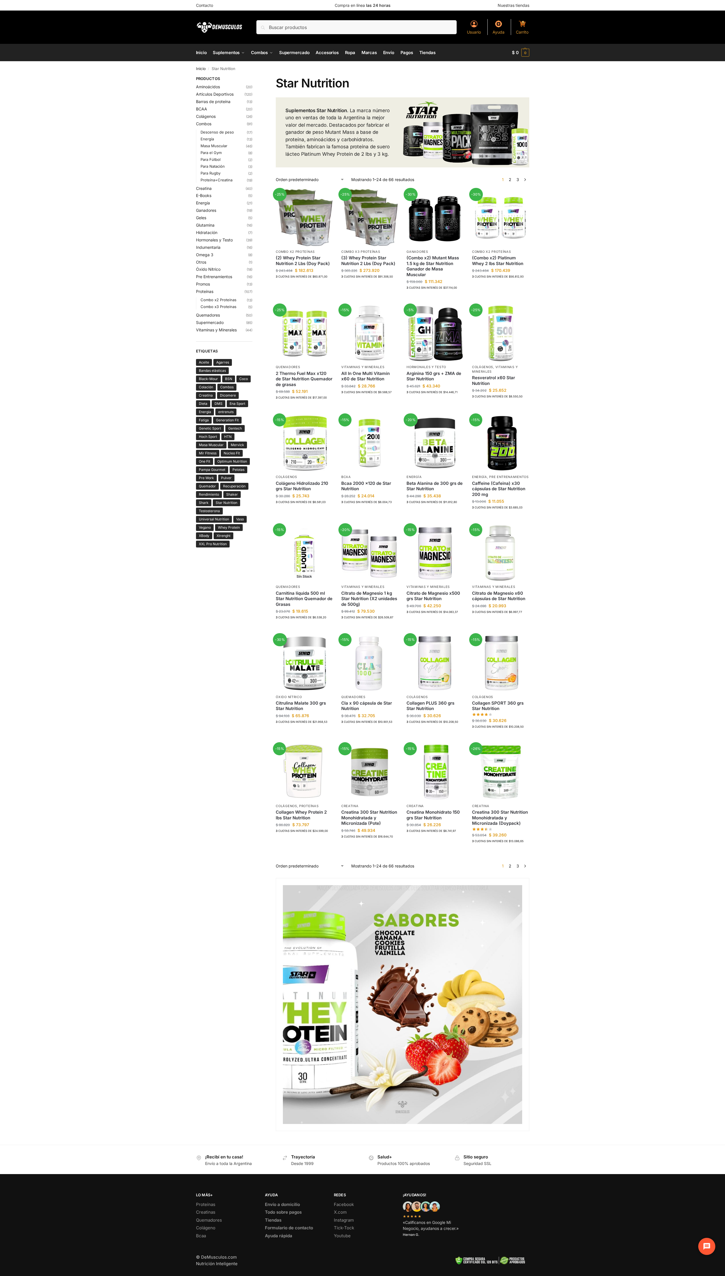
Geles (201, 217)
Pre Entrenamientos (509, 477)
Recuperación (234, 486)
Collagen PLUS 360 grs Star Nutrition (430, 705)
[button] (520, 52)
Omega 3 (204, 254)
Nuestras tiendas (513, 5)
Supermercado (210, 322)
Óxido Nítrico (289, 697)
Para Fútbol (210, 159)
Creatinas (205, 1212)
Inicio (201, 68)
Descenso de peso (217, 132)
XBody (204, 536)
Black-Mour (208, 379)
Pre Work (206, 478)
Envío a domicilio (282, 1204)
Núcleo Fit (232, 453)
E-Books (203, 195)
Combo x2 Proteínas (295, 252)
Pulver (226, 478)
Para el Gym (211, 152)
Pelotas (238, 469)
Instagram (344, 1220)
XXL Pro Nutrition (213, 544)
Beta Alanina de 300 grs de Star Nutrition (435, 486)
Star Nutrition (226, 502)
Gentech (235, 428)
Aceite (204, 362)
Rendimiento (209, 494)
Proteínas (308, 806)
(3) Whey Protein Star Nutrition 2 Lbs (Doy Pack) (368, 260)
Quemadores (288, 367)
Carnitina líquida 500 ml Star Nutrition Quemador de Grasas (304, 598)
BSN (228, 379)
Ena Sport (237, 403)
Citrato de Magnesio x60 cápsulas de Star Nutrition (498, 596)
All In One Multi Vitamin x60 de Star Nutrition (365, 376)
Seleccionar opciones (304, 288)
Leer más (304, 628)
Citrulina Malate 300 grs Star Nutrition (301, 705)
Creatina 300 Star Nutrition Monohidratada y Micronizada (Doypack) (500, 817)
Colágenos (482, 367)
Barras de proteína (213, 101)
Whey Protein (229, 527)
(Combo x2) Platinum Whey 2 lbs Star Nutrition (497, 260)
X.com (340, 1212)
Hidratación (206, 232)
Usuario (474, 32)
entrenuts (226, 412)
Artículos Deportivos (215, 94)
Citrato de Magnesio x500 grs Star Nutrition (433, 596)
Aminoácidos (208, 86)
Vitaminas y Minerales (363, 367)
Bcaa (201, 1235)
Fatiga (204, 420)
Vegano (205, 527)
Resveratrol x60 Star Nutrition (493, 380)
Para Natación (213, 166)
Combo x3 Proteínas (360, 252)
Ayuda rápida (278, 1235)
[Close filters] (254, 79)
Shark (204, 502)
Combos (203, 123)
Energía (414, 477)
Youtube (342, 1235)
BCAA (346, 477)
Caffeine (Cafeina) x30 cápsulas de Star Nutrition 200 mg (498, 489)
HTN (228, 436)
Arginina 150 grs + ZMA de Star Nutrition (434, 376)
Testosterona (209, 511)
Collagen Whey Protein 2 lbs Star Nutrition (301, 814)
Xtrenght (223, 536)
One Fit (204, 461)
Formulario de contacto (289, 1227)
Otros (201, 262)
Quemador (207, 486)
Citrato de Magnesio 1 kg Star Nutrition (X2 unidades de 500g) (369, 598)
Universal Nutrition (214, 519)
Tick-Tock (344, 1227)
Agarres (222, 362)
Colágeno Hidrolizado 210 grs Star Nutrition (302, 486)
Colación (206, 387)
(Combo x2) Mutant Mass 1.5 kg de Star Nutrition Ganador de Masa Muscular (433, 266)
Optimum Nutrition (232, 461)
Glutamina (205, 225)
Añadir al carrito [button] (304, 409)
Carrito (522, 32)
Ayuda (499, 32)
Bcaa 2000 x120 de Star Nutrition (366, 486)
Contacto (204, 5)
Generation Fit (227, 420)
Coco (243, 379)
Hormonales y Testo (426, 367)
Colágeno (205, 1227)
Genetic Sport (210, 428)
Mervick (237, 445)
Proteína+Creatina (216, 180)
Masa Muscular (214, 145)
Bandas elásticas (212, 370)
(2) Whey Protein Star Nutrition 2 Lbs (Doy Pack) (303, 260)
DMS (218, 403)
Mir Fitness (208, 453)
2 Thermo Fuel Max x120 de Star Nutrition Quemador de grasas (304, 379)
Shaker (232, 494)
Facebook (344, 1204)
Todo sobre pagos (283, 1212)
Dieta (203, 403)
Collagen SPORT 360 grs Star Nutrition (498, 705)
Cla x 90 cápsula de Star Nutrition (366, 705)
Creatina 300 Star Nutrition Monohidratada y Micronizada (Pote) (369, 817)
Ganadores (417, 252)
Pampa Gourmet (212, 469)
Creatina (350, 806)
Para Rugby (210, 173)
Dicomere (228, 395)
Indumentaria (208, 247)
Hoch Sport (208, 436)
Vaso (240, 519)
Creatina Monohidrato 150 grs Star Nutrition (433, 814)
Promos (203, 284)
